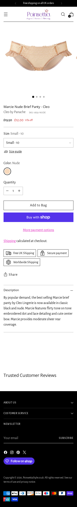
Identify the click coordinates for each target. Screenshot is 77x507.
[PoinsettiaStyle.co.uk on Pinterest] (18, 453)
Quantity (10, 182)
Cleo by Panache (14, 112)
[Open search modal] (63, 14)
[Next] (61, 3)
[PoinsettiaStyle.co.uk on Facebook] (6, 453)
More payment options (38, 230)
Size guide (15, 151)
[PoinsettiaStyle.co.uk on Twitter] (25, 453)
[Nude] (7, 171)
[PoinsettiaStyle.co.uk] (38, 14)
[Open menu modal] (6, 14)
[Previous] (15, 3)
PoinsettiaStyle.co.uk (33, 477)
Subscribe (66, 438)
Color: (12, 163)
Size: (14, 133)
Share (13, 274)
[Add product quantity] (19, 191)
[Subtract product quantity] (7, 191)
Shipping (10, 241)
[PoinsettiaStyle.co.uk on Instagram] (12, 453)
